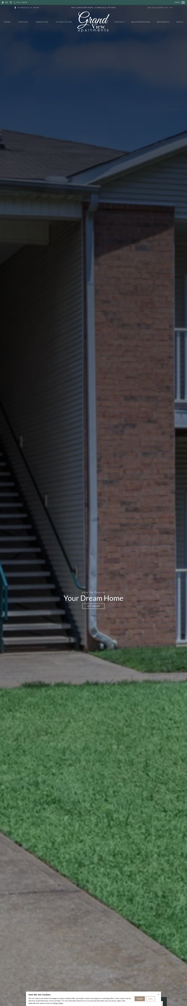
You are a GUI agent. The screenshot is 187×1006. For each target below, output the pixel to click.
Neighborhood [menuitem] (141, 22)
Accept (140, 999)
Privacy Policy (58, 1003)
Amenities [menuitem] (42, 22)
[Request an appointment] (11, 2)
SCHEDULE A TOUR (28, 8)
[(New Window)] (15, 7)
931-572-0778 (160, 8)
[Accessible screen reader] (3, 2)
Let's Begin (93, 606)
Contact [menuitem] (119, 22)
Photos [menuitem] (23, 22)
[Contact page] (7, 2)
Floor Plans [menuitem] (64, 22)
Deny (150, 999)
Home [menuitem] (7, 22)
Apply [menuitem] (180, 22)
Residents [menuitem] (163, 22)
